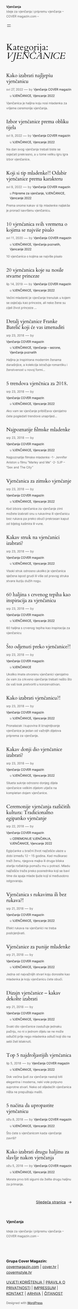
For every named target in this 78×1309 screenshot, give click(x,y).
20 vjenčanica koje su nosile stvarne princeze (34, 273)
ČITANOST (53, 1293)
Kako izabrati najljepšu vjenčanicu (29, 78)
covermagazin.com (22, 1267)
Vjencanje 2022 (44, 96)
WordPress (34, 1303)
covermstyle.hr (19, 1272)
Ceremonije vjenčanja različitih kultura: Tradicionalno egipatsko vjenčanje (38, 812)
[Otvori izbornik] (8, 25)
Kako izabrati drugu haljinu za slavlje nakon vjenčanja (37, 1155)
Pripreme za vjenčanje (28, 193)
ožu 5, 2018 (14, 1166)
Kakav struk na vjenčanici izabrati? (33, 540)
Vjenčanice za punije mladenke (38, 947)
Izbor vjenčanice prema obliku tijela (37, 125)
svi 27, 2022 (14, 89)
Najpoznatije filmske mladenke (38, 430)
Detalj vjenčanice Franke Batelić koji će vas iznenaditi (35, 324)
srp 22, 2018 (15, 826)
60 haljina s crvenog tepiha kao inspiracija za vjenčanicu (38, 598)
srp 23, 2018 (15, 335)
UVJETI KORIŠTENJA (24, 1282)
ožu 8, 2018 (14, 1119)
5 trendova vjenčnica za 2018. (37, 384)
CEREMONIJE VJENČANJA (31, 838)
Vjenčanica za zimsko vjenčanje (38, 481)
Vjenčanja (13, 6)
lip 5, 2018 (13, 1063)
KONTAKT (15, 1293)
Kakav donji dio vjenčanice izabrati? (34, 752)
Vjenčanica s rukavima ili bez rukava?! (36, 898)
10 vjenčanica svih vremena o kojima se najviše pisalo (36, 227)
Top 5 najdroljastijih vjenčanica (38, 1055)
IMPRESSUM (45, 1288)
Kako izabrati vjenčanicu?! (33, 698)
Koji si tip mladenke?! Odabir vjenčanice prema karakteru (36, 176)
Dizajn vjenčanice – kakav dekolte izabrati (33, 996)
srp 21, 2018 (15, 908)
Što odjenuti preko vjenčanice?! (38, 647)
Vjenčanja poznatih (46, 244)
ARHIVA (34, 1293)
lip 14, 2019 (14, 284)
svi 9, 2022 (14, 135)
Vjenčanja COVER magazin (52, 89)
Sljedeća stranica (54, 1202)
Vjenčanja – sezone (46, 347)
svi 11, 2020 (14, 238)
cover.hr (49, 1267)
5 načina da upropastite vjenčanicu (30, 1108)
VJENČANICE (21, 96)
